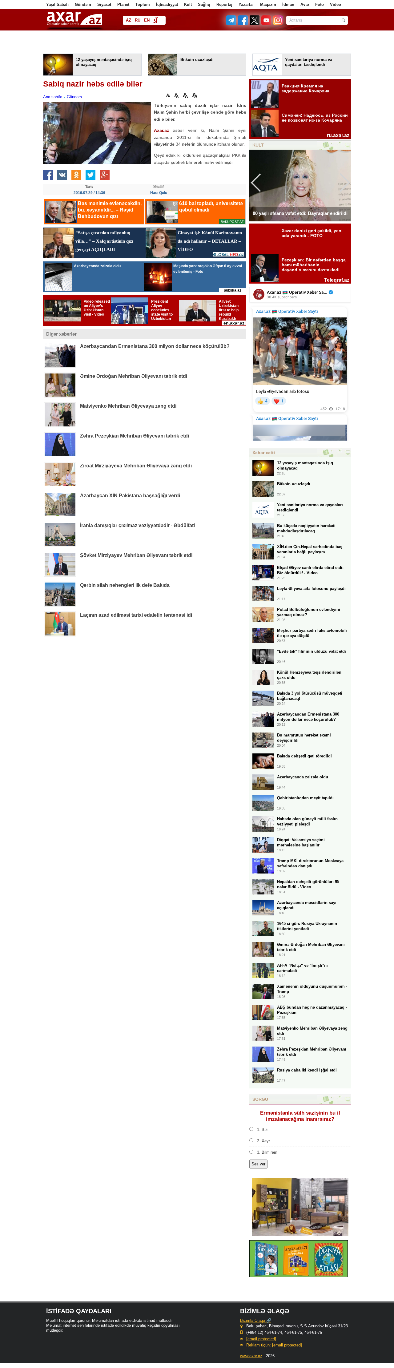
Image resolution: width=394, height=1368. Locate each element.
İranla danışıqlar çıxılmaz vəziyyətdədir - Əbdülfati (137, 525)
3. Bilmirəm (267, 1152)
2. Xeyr (263, 1141)
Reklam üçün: (274, 1345)
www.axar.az (251, 1356)
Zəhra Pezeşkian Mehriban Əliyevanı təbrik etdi (134, 435)
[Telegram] (231, 24)
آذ (155, 21)
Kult (188, 4)
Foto (319, 4)
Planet (123, 4)
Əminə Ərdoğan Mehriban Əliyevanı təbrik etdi (133, 376)
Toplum (142, 4)
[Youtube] (266, 24)
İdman (288, 4)
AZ (128, 20)
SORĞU (260, 1099)
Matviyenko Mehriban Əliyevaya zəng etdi (128, 406)
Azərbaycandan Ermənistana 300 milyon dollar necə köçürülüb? (155, 346)
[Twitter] (255, 24)
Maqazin (268, 4)
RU (137, 20)
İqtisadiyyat (167, 4)
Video (335, 4)
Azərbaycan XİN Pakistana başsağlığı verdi (130, 495)
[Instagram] (277, 24)
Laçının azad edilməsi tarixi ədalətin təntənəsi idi (136, 615)
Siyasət (104, 4)
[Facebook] (243, 24)
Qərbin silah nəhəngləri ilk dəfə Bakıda (125, 585)
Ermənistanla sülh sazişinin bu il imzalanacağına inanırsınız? (300, 1116)
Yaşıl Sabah (57, 4)
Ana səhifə (52, 97)
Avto (304, 4)
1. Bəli (262, 1129)
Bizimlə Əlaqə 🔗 (255, 1320)
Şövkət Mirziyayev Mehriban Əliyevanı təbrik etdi (136, 555)
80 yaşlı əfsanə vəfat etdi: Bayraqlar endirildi (300, 213)
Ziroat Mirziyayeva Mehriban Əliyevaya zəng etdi (136, 465)
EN (147, 20)
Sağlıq (204, 4)
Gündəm (83, 4)
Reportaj (224, 4)
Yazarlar (246, 4)
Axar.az (161, 130)
